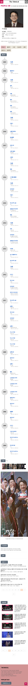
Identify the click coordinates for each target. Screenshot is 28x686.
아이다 (11, 274)
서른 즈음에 (12, 151)
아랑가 (11, 123)
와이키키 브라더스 (14, 437)
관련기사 (3, 50)
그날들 (11, 61)
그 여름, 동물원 (13, 177)
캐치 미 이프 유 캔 (13, 292)
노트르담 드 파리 (13, 377)
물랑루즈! (12, 70)
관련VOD (9, 50)
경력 (25, 47)
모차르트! (12, 189)
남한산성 (12, 351)
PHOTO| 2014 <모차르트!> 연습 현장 (8, 574)
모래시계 (12, 145)
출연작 (8, 47)
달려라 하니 (12, 397)
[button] (25, 466)
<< (3, 589)
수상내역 (19, 47)
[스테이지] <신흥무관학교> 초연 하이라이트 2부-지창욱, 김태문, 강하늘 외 (20, 642)
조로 (11, 228)
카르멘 (11, 248)
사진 (14, 47)
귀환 (11, 93)
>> (13, 594)
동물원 (11, 411)
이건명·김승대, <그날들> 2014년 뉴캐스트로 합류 (11, 564)
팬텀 (11, 214)
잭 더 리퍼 (12, 280)
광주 (11, 85)
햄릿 (11, 371)
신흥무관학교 (13, 131)
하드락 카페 (12, 445)
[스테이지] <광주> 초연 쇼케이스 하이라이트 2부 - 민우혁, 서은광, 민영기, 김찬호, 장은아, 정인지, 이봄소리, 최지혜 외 (20, 608)
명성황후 (12, 137)
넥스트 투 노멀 (13, 202)
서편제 (11, 157)
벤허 (11, 99)
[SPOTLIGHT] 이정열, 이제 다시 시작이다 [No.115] (11, 584)
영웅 (11, 105)
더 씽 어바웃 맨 (13, 431)
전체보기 (3, 47)
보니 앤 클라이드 (13, 254)
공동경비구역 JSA (14, 208)
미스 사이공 (12, 332)
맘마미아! (12, 357)
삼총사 (11, 306)
